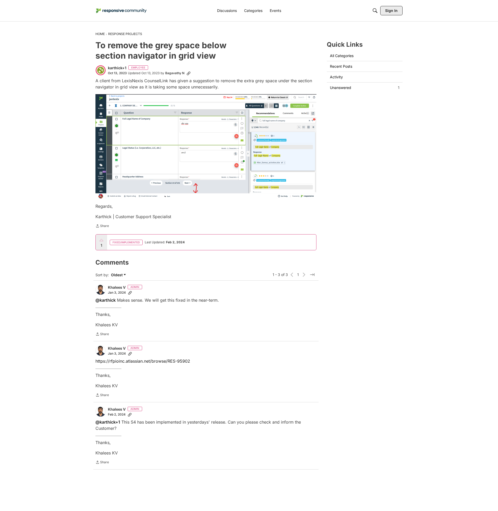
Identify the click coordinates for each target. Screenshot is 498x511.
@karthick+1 (107, 422)
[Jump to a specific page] (312, 275)
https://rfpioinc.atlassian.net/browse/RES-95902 (142, 361)
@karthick (105, 300)
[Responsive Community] (121, 11)
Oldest (117, 275)
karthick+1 (117, 68)
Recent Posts (341, 66)
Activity (336, 77)
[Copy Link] (188, 73)
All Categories (342, 55)
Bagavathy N (174, 73)
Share (102, 226)
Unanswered (364, 87)
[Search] (375, 10)
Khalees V (117, 287)
